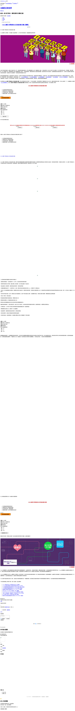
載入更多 (2, 613)
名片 (3, 20)
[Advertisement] (37, 671)
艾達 (1, 601)
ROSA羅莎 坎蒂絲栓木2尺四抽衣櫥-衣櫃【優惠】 (15, 24)
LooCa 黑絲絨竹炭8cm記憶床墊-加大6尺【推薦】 (11, 584)
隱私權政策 (43, 696)
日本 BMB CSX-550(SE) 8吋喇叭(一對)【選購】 (10, 590)
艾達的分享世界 (6, 8)
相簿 (3, 17)
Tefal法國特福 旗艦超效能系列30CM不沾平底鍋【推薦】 (12, 588)
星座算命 (8, 609)
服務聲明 (47, 696)
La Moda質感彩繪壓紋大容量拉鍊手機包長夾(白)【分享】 (12, 585)
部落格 (3, 19)
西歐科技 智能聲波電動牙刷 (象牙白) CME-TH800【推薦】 (12, 595)
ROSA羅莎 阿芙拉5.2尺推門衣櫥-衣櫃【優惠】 (10, 594)
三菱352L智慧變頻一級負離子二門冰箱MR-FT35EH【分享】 (13, 593)
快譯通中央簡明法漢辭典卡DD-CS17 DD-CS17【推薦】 (12, 589)
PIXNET (30, 696)
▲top (1, 611)
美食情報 (8, 15)
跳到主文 (2, 10)
